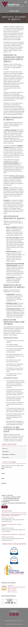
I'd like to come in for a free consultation (10, 501)
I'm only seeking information (11, 498)
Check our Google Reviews (14, 544)
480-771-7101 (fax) (12, 592)
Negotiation (5, 457)
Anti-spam (20, 624)
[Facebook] (14, 614)
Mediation (4, 448)
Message (4, 483)
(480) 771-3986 (15, 11)
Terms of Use (8, 624)
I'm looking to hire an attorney (12, 497)
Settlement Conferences (8, 454)
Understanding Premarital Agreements (13, 534)
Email (3, 478)
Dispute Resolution (9, 444)
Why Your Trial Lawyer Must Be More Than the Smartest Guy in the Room (13, 515)
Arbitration (5, 451)
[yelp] (17, 614)
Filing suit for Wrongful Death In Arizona (11, 525)
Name (3, 468)
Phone (3, 473)
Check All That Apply (7, 495)
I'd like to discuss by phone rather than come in (13, 504)
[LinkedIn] (10, 614)
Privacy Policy (14, 624)
